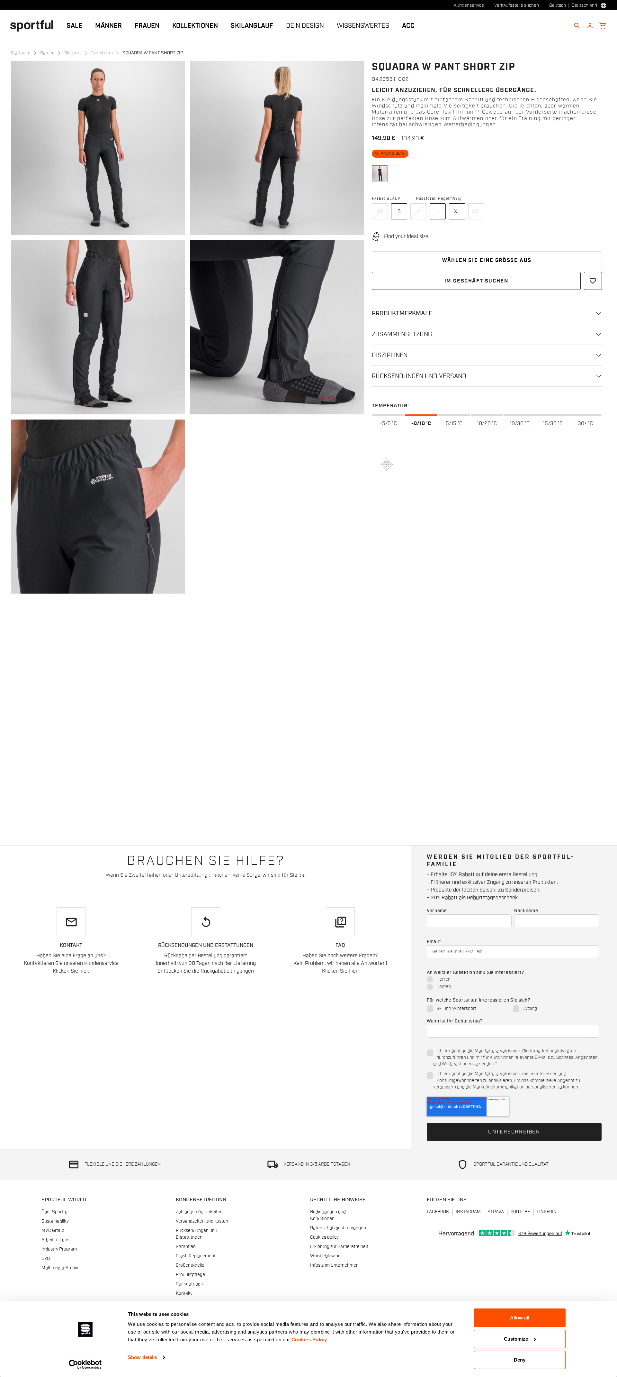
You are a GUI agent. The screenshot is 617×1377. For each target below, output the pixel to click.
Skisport (72, 53)
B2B (45, 1258)
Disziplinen (389, 355)
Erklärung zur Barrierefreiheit (339, 1246)
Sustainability (55, 1221)
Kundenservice (469, 5)
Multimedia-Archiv (59, 1268)
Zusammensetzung (402, 334)
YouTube (520, 1212)
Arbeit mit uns (55, 1240)
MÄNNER (108, 26)
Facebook (438, 1212)
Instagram (468, 1212)
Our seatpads (189, 1284)
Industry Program (59, 1249)
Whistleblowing (325, 1256)
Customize (516, 1339)
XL (457, 211)
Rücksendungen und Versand (419, 376)
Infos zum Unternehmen (334, 1265)
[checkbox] (513, 983)
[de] (34, 25)
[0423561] (380, 173)
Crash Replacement (196, 1256)
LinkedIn (547, 1212)
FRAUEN (147, 26)
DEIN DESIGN (305, 26)
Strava (495, 1212)
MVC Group (52, 1230)
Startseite (20, 53)
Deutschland (584, 5)
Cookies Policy (309, 1339)
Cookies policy (324, 1237)
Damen (47, 53)
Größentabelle (190, 1265)
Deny (519, 1360)
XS (380, 211)
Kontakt (184, 1293)
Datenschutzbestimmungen (338, 1228)
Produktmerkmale (402, 313)
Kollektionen (195, 26)
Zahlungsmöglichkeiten (199, 1212)
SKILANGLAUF (252, 26)
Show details (142, 1357)
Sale (74, 26)
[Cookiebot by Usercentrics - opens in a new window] (85, 1364)
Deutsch (557, 5)
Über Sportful (54, 1212)
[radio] (513, 980)
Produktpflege (190, 1274)
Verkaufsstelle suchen (516, 5)
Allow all (519, 1317)
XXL (476, 211)
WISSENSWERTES (363, 26)
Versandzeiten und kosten (202, 1221)
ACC (408, 26)
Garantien (186, 1246)
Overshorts (102, 53)
